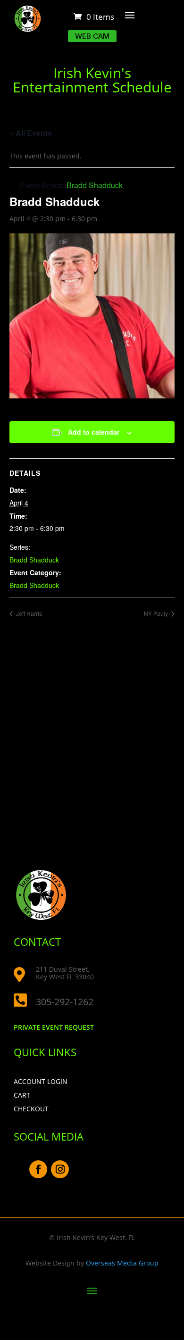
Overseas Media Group (122, 1262)
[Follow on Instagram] (60, 1169)
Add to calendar (93, 432)
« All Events (30, 132)
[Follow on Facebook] (38, 1169)
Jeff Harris (28, 613)
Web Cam (92, 36)
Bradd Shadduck (34, 559)
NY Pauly (156, 613)
